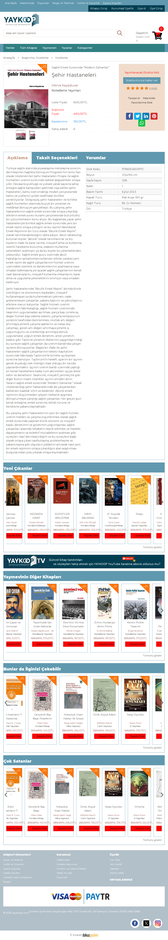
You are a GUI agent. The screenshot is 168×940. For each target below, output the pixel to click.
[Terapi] (122, 479)
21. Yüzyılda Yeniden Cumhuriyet (96, 518)
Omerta (146, 714)
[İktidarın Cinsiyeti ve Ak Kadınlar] (148, 479)
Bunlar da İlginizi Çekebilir (32, 669)
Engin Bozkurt (114, 630)
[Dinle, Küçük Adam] (84, 680)
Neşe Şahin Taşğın (52, 723)
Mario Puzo (115, 723)
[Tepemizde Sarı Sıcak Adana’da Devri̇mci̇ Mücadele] (21, 588)
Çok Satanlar (17, 761)
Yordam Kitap (45, 525)
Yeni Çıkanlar (17, 468)
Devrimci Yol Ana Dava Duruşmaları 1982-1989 (52, 626)
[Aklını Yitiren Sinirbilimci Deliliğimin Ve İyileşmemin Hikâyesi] (148, 772)
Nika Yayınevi (53, 726)
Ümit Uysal (96, 522)
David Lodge (122, 522)
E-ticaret (76, 935)
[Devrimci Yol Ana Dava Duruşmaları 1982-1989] (53, 588)
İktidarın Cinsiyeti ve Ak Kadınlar (148, 518)
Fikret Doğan (53, 630)
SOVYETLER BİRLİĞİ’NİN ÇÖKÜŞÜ (45, 518)
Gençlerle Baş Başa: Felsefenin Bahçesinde (21, 718)
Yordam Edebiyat (19, 525)
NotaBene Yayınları (22, 634)
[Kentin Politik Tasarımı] (115, 588)
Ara (120, 33)
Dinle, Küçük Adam (84, 714)
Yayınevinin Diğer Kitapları (32, 577)
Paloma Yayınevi (148, 818)
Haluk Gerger (45, 522)
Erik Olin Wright (71, 522)
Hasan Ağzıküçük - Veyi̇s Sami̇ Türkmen (31, 630)
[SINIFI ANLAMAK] (70, 479)
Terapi (122, 514)
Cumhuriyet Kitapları (98, 525)
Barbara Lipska (148, 815)
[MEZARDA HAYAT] (19, 479)
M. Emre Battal (84, 630)
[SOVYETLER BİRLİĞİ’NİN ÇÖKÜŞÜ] (45, 479)
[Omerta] (146, 680)
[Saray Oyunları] (115, 680)
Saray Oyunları (114, 714)
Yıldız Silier (21, 723)
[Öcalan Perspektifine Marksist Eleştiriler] (146, 588)
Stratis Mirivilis (19, 522)
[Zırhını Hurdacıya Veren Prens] (83, 588)
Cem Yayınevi (84, 726)
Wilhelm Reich (83, 723)
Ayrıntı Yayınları (122, 525)
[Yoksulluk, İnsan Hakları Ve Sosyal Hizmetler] (52, 680)
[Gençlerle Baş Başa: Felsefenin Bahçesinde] (22, 680)
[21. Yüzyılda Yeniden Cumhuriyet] (96, 479)
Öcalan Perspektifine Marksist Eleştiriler (146, 626)
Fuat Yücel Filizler (145, 630)
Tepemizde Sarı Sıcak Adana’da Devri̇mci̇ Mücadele (21, 626)
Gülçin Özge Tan (148, 522)
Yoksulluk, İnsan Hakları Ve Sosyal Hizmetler (53, 718)
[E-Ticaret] (90, 935)
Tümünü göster (152, 547)
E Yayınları (115, 726)
